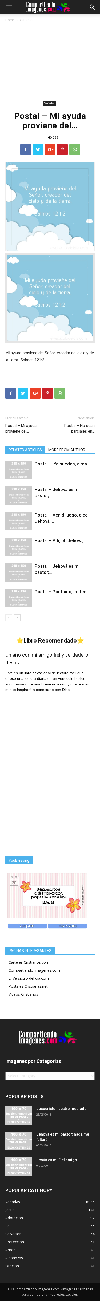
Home (10, 20)
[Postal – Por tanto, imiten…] (18, 598)
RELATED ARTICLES (25, 450)
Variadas (26, 20)
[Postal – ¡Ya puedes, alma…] (18, 470)
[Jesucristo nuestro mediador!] (18, 1115)
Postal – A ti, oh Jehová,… (61, 540)
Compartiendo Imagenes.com (34, 970)
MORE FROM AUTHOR (66, 450)
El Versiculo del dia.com (29, 978)
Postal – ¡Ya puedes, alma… (62, 463)
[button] (92, 7)
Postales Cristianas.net (28, 986)
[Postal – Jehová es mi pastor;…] (18, 495)
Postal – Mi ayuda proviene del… (21, 428)
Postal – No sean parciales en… (79, 428)
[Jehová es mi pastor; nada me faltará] (18, 1141)
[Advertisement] (50, 62)
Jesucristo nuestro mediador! (62, 1109)
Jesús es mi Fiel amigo (56, 1160)
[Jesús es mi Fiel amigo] (18, 1166)
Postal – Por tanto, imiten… (62, 591)
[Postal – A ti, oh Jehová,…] (18, 547)
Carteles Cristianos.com (29, 962)
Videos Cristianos (23, 994)
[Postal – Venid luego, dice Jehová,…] (18, 521)
